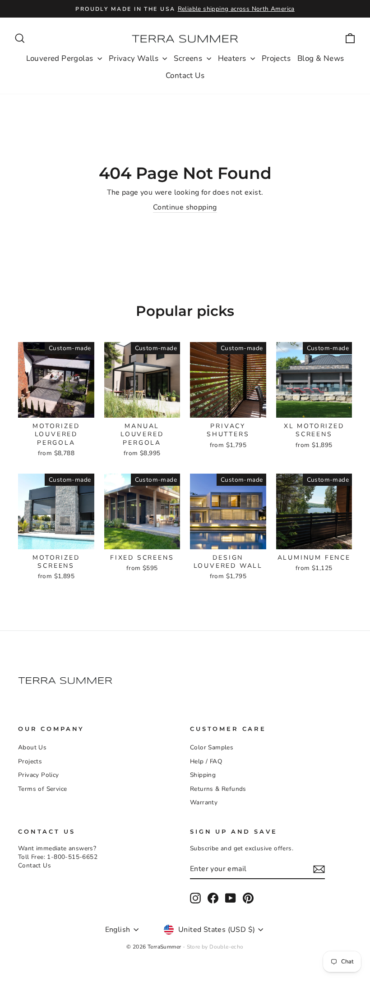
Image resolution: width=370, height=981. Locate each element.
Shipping (203, 775)
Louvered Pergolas (60, 58)
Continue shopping (185, 207)
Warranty (203, 802)
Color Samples (211, 747)
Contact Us (185, 75)
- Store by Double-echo (213, 946)
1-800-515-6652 (72, 857)
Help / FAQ (206, 761)
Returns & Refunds (218, 789)
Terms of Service (42, 789)
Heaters (233, 58)
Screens (189, 58)
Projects (276, 58)
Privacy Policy (38, 775)
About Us (32, 747)
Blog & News (320, 58)
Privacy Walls (135, 58)
